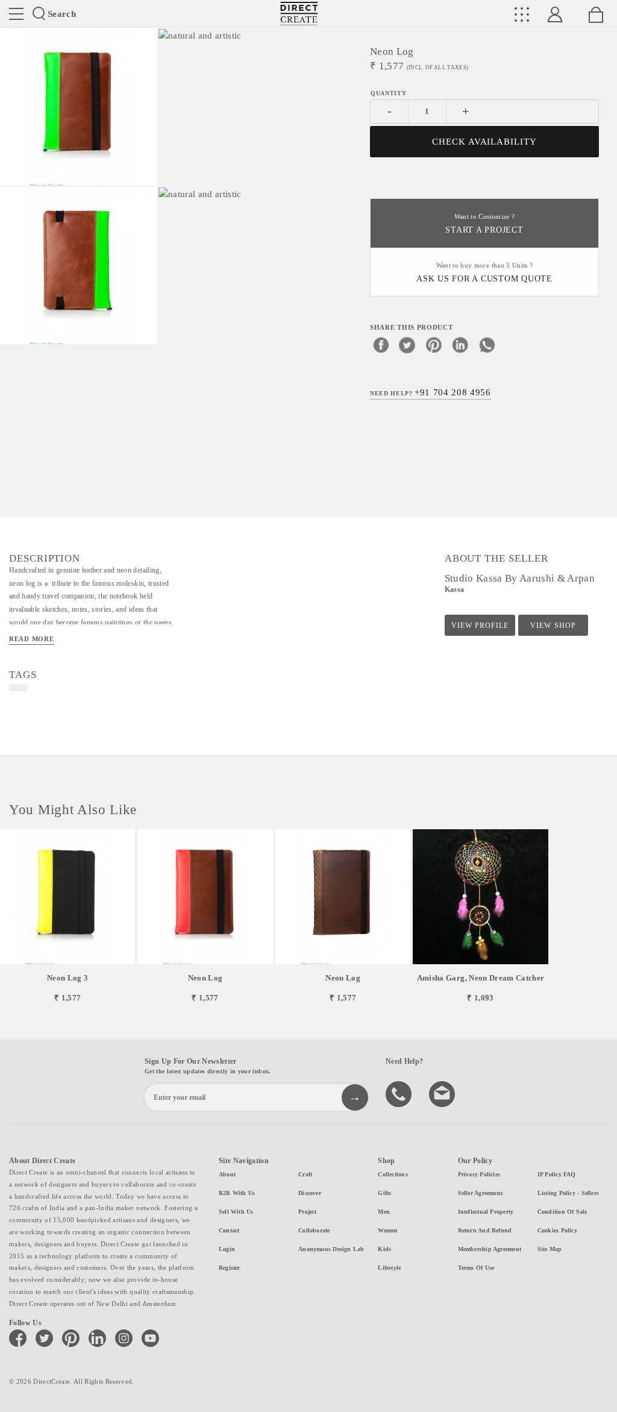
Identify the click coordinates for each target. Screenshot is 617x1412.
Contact (229, 1230)
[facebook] (381, 345)
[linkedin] (460, 345)
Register (229, 1267)
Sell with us (236, 1211)
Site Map (549, 1249)
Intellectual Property (486, 1211)
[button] (603, 916)
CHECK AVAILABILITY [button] (484, 141)
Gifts (384, 1193)
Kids (384, 1249)
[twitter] (407, 345)
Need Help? (430, 392)
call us (400, 1093)
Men (384, 1211)
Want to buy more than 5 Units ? (484, 272)
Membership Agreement (489, 1249)
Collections (392, 1174)
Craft (305, 1174)
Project (307, 1211)
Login (227, 1249)
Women (388, 1230)
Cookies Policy (557, 1230)
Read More (31, 638)
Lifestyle (389, 1267)
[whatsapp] (487, 345)
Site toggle (16, 14)
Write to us (443, 1093)
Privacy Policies (479, 1174)
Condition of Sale (562, 1211)
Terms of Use (476, 1267)
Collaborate (314, 1230)
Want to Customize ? (484, 223)
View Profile (480, 625)
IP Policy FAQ (556, 1174)
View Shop (552, 625)
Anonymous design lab (331, 1249)
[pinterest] (434, 345)
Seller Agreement (480, 1193)
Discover (309, 1193)
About (227, 1174)
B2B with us (237, 1193)
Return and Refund (485, 1230)
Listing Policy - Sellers (568, 1193)
